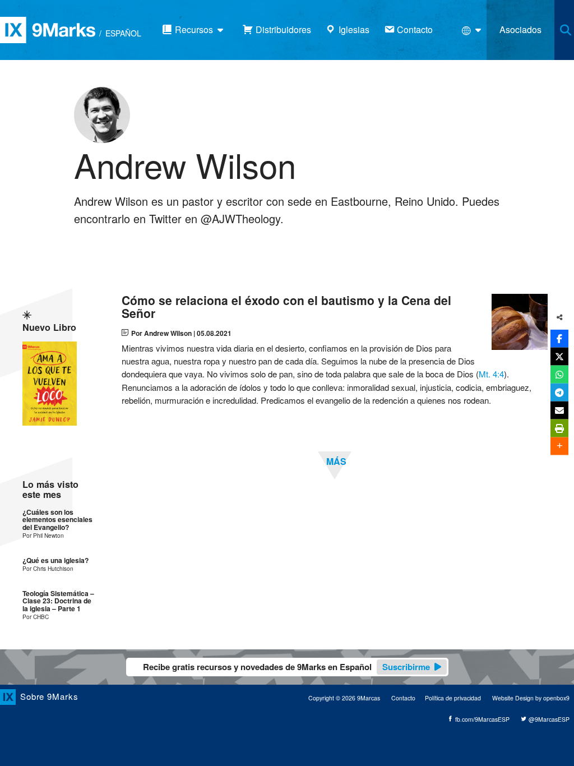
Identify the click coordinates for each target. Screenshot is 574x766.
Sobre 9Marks (49, 696)
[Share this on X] (559, 356)
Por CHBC (35, 616)
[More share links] (559, 446)
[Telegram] (559, 392)
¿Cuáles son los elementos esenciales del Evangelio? (57, 520)
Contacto (403, 698)
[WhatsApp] (559, 374)
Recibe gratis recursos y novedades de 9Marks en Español (286, 667)
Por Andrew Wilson (161, 333)
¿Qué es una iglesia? (55, 560)
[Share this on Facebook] (559, 338)
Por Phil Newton (43, 535)
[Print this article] (559, 428)
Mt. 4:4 (491, 374)
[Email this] (559, 410)
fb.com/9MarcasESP (481, 719)
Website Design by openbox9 (531, 698)
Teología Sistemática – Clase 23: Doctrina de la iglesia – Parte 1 (58, 601)
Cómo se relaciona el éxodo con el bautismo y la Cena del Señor (286, 307)
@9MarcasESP (548, 719)
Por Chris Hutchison (47, 568)
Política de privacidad (453, 698)
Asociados (520, 29)
